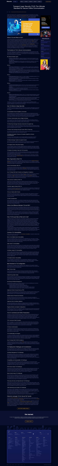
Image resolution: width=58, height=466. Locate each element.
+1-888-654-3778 (16, 433)
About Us (44, 438)
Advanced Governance (23, 438)
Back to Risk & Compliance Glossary (23, 408)
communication (21, 398)
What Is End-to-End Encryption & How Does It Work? (45, 49)
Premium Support (10, 448)
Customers (37, 440)
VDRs (8, 402)
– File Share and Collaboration (10, 442)
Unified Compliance (23, 456)
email (21, 401)
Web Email (23, 461)
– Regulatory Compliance (39, 451)
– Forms (9, 444)
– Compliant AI (9, 440)
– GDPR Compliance (38, 446)
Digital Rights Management (23, 442)
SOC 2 (29, 458)
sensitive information (20, 155)
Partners (35, 1)
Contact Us (44, 439)
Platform (22, 1)
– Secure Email (37, 452)
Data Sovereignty (31, 443)
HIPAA (13, 175)
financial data (24, 168)
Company (39, 1)
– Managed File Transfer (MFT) (10, 443)
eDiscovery (30, 445)
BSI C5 (30, 438)
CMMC (29, 440)
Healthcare (16, 439)
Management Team (45, 440)
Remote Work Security (23, 450)
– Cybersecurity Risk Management (38, 444)
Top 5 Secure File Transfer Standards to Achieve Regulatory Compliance (45, 58)
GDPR (25, 174)
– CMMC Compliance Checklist (39, 443)
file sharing (24, 401)
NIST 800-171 (30, 453)
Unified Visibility (23, 459)
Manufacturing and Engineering (17, 442)
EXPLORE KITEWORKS (48, 1)
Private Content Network (14, 397)
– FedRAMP (37, 445)
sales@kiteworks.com (10, 434)
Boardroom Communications (23, 440)
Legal (24, 464)
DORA (29, 444)
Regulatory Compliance (31, 457)
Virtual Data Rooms (23, 460)
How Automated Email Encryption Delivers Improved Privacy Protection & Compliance (45, 53)
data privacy (24, 15)
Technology (16, 445)
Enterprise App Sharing (23, 447)
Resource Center (38, 438)
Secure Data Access (23, 452)
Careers (44, 444)
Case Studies (37, 439)
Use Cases (26, 1)
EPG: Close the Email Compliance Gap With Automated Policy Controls (24, 445)
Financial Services (17, 440)
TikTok (33, 434)
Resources (30, 1)
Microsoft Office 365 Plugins (24, 449)
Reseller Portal (23, 433)
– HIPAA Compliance (38, 447)
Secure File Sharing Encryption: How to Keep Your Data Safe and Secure (45, 46)
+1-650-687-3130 (10, 433)
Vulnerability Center (45, 445)
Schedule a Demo (29, 421)
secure (21, 400)
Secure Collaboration (23, 451)
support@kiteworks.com (17, 434)
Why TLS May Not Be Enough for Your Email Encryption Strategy (45, 42)
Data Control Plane (10, 438)
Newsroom (44, 443)
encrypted (37, 398)
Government (16, 438)
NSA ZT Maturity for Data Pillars (32, 455)
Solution (10, 464)
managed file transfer (29, 401)
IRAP (29, 450)
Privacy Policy (21, 464)
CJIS (29, 439)
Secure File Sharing (23, 454)
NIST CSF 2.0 (30, 454)
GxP (29, 448)
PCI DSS (31, 175)
